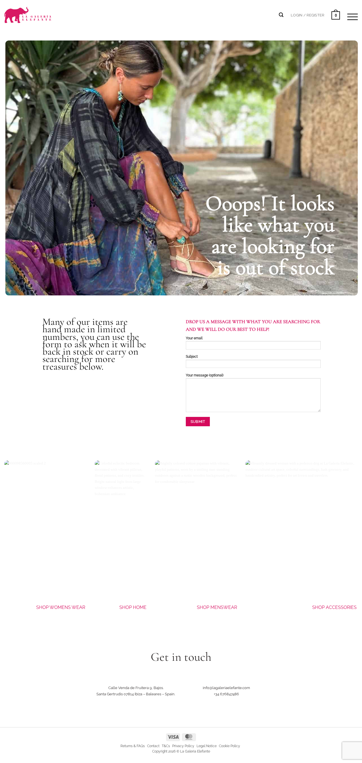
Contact (153, 746)
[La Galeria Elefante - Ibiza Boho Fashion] (47, 12)
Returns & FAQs (132, 746)
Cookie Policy (229, 746)
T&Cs (166, 746)
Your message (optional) (204, 375)
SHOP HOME (132, 607)
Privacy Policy (183, 746)
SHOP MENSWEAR (217, 607)
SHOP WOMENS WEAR (60, 607)
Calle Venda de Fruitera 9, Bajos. (135, 687)
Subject (192, 357)
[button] (307, 15)
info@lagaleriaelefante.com (226, 687)
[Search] (281, 14)
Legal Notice (207, 746)
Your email (194, 338)
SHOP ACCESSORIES (335, 607)
